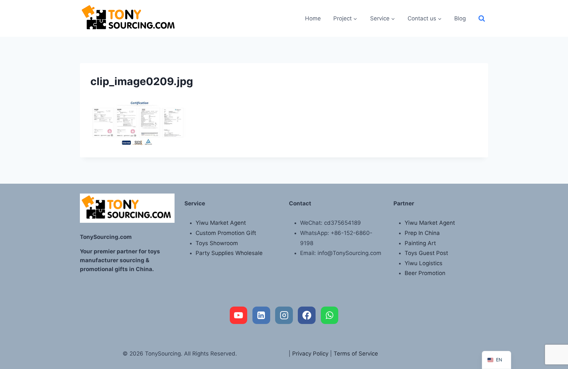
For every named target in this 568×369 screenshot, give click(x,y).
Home (313, 18)
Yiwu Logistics (423, 263)
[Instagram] (284, 315)
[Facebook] (307, 315)
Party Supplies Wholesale (229, 253)
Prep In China (422, 233)
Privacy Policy (310, 353)
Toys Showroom (217, 243)
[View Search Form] (481, 18)
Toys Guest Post (426, 253)
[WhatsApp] (330, 315)
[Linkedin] (261, 315)
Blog (460, 18)
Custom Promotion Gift (226, 233)
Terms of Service (356, 353)
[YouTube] (239, 315)
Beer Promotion (425, 273)
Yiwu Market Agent (221, 222)
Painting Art (420, 243)
